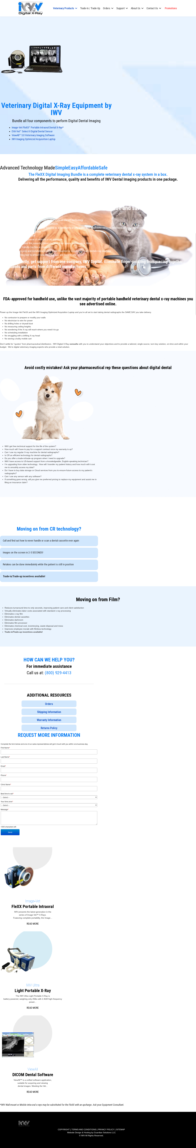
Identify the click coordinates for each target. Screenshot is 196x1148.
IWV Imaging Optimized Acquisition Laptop (33, 139)
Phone (4, 775)
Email (3, 766)
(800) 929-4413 (58, 672)
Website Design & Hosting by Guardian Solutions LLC (91, 1132)
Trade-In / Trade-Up (90, 8)
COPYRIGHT (64, 1129)
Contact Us (152, 8)
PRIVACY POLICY (106, 1129)
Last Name (5, 757)
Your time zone (7, 801)
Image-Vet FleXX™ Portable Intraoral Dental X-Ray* (38, 127)
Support (120, 8)
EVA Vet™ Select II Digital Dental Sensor (32, 131)
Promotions (171, 8)
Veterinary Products (63, 8)
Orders (106, 8)
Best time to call (7, 793)
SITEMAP (120, 1129)
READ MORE (33, 923)
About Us (135, 8)
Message (5, 809)
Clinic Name (6, 784)
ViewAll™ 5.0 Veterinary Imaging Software (33, 135)
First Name (5, 747)
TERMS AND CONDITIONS (83, 1129)
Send (10, 832)
